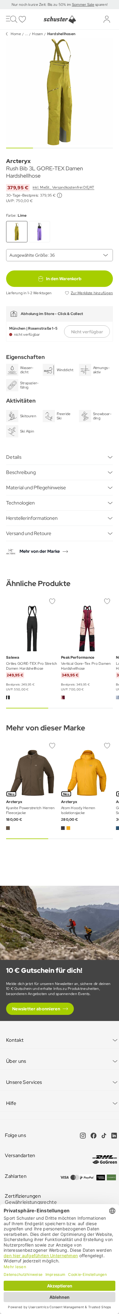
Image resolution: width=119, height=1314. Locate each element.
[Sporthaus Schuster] (59, 19)
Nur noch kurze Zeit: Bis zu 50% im (42, 4)
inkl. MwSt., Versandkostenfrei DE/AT (63, 187)
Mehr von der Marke (40, 551)
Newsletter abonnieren (36, 1009)
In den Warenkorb (63, 278)
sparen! (100, 4)
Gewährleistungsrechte (31, 1202)
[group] (59, 91)
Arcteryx (18, 161)
